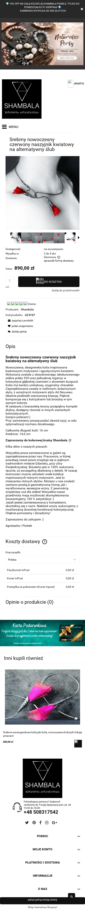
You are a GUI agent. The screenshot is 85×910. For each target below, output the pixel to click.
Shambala (27, 309)
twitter (27, 823)
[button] (78, 237)
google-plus (54, 823)
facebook (40, 823)
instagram (46, 823)
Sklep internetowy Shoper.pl (42, 907)
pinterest (34, 823)
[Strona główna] (21, 99)
